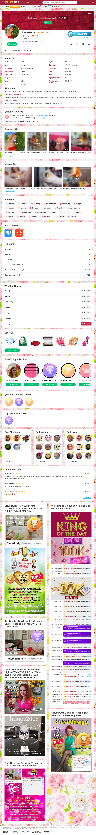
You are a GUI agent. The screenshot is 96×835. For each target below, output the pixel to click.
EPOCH (35, 827)
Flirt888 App (56, 6)
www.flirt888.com (22, 827)
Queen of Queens (42, 115)
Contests (45, 6)
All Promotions (35, 6)
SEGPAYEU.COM (43, 827)
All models (5, 6)
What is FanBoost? (85, 38)
